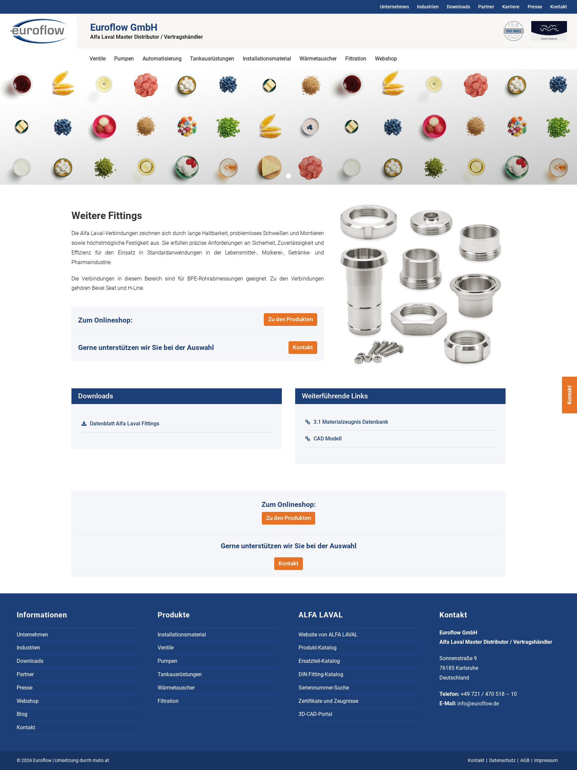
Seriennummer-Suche (324, 688)
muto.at (100, 760)
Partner (486, 6)
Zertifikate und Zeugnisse (328, 701)
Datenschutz (502, 760)
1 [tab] (291, 176)
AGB (525, 760)
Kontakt (558, 6)
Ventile (97, 58)
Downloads (458, 6)
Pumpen (124, 58)
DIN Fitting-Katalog (321, 674)
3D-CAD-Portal (315, 714)
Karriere (511, 6)
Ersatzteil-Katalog (319, 661)
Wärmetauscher (318, 58)
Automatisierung (162, 58)
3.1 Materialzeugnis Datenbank (351, 422)
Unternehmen (394, 6)
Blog (22, 714)
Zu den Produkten (290, 319)
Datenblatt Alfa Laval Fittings (124, 423)
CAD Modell (328, 438)
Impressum (546, 760)
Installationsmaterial (267, 58)
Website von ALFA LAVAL (328, 634)
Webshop (386, 58)
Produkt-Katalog (318, 647)
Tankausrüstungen (212, 58)
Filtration (355, 58)
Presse (535, 6)
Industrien (428, 6)
